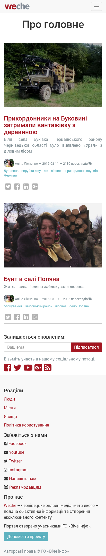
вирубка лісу (31, 170)
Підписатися (86, 347)
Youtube (16, 452)
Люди (9, 399)
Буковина (11, 170)
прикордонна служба (81, 170)
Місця (10, 407)
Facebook (17, 443)
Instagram (18, 469)
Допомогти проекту (26, 536)
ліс (46, 170)
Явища (10, 416)
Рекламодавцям (25, 487)
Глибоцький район (38, 306)
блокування (13, 306)
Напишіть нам (22, 478)
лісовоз (57, 170)
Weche (10, 505)
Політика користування (26, 425)
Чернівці (10, 175)
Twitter (15, 461)
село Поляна (79, 306)
